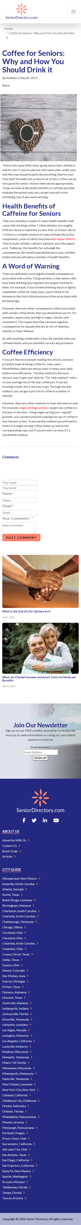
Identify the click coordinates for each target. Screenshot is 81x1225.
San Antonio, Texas (14, 1155)
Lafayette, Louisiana (15, 1024)
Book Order (10, 851)
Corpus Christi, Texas (16, 954)
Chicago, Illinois (12, 927)
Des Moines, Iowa (14, 976)
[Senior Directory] (21, 12)
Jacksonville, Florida (15, 1014)
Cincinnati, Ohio (12, 932)
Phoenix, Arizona (13, 1122)
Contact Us (10, 845)
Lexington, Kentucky (15, 1035)
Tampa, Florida (12, 1192)
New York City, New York (19, 1089)
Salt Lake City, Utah (15, 1149)
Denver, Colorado (13, 970)
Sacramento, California (17, 1144)
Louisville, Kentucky (15, 1046)
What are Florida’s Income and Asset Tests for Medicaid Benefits (39, 678)
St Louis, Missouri (13, 1182)
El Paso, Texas (11, 987)
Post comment (21, 537)
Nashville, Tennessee (15, 1079)
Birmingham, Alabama (16, 905)
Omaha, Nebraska (14, 1106)
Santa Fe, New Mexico (16, 1171)
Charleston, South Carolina (19, 911)
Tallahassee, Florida (15, 1187)
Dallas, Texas (11, 959)
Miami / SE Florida (14, 1062)
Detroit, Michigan (14, 981)
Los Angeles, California (17, 1041)
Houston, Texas (12, 997)
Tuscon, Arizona (13, 1198)
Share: (6, 85)
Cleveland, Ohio (12, 938)
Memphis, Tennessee (16, 1057)
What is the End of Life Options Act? (26, 611)
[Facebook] (23, 820)
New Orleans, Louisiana (17, 1084)
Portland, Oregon (13, 1133)
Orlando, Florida (13, 1111)
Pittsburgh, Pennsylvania (18, 1127)
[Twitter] (34, 820)
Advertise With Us (14, 840)
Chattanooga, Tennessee (18, 921)
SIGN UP (41, 758)
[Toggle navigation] (73, 11)
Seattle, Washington (15, 1176)
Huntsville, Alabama (15, 1003)
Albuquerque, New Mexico (19, 878)
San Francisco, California (18, 1165)
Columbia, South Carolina (18, 943)
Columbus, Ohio (13, 948)
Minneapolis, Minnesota (18, 1073)
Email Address (40, 747)
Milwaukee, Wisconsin (17, 1068)
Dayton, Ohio (11, 965)
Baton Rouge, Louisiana (17, 900)
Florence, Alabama (14, 992)
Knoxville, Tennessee (15, 1019)
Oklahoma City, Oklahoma (19, 1100)
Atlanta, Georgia (13, 889)
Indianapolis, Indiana (15, 1008)
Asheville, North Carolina (18, 884)
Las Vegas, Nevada (14, 1030)
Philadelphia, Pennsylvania (19, 1117)
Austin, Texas (11, 894)
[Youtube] (56, 820)
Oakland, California (15, 1095)
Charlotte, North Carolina (19, 916)
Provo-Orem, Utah (14, 1138)
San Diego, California (16, 1160)
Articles (7, 856)
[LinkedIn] (45, 820)
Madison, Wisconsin (15, 1051)
